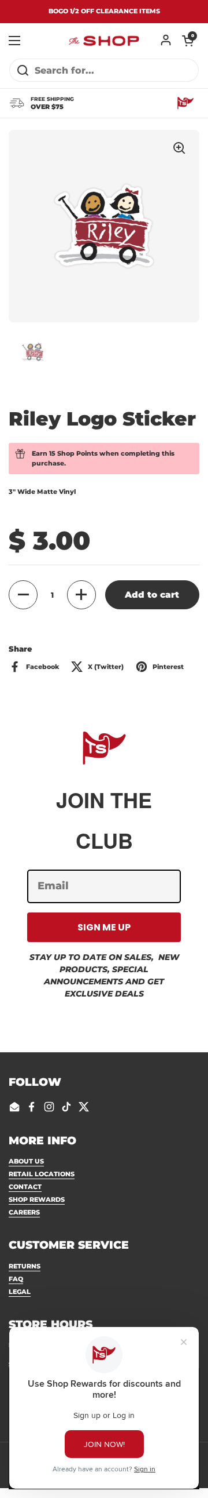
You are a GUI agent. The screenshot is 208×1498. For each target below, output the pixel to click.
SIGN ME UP (104, 927)
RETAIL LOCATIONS (42, 1174)
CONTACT (25, 1187)
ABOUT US (26, 1161)
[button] (187, 40)
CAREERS (24, 1212)
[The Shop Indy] (104, 40)
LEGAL (20, 1292)
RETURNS (24, 1266)
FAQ (16, 1279)
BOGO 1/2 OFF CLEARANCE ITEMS (104, 11)
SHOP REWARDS (37, 1199)
